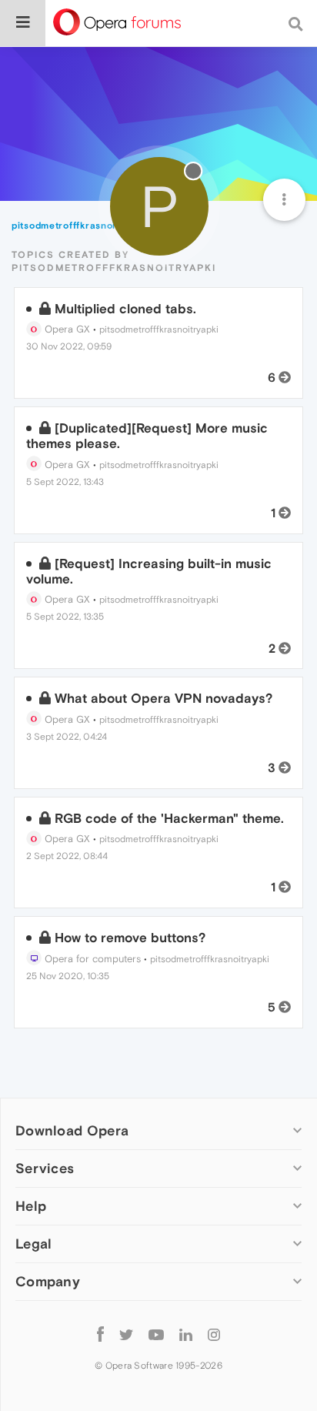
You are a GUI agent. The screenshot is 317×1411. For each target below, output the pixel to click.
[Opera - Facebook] (100, 1333)
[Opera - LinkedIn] (186, 1333)
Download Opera (71, 1130)
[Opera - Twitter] (126, 1333)
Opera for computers (91, 959)
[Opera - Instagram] (214, 1333)
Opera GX (66, 329)
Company (47, 1281)
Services (44, 1168)
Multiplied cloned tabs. (125, 308)
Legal (33, 1243)
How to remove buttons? (130, 937)
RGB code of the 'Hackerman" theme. (169, 818)
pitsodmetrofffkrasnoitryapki (159, 329)
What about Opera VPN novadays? (163, 698)
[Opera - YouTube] (156, 1333)
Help (30, 1206)
